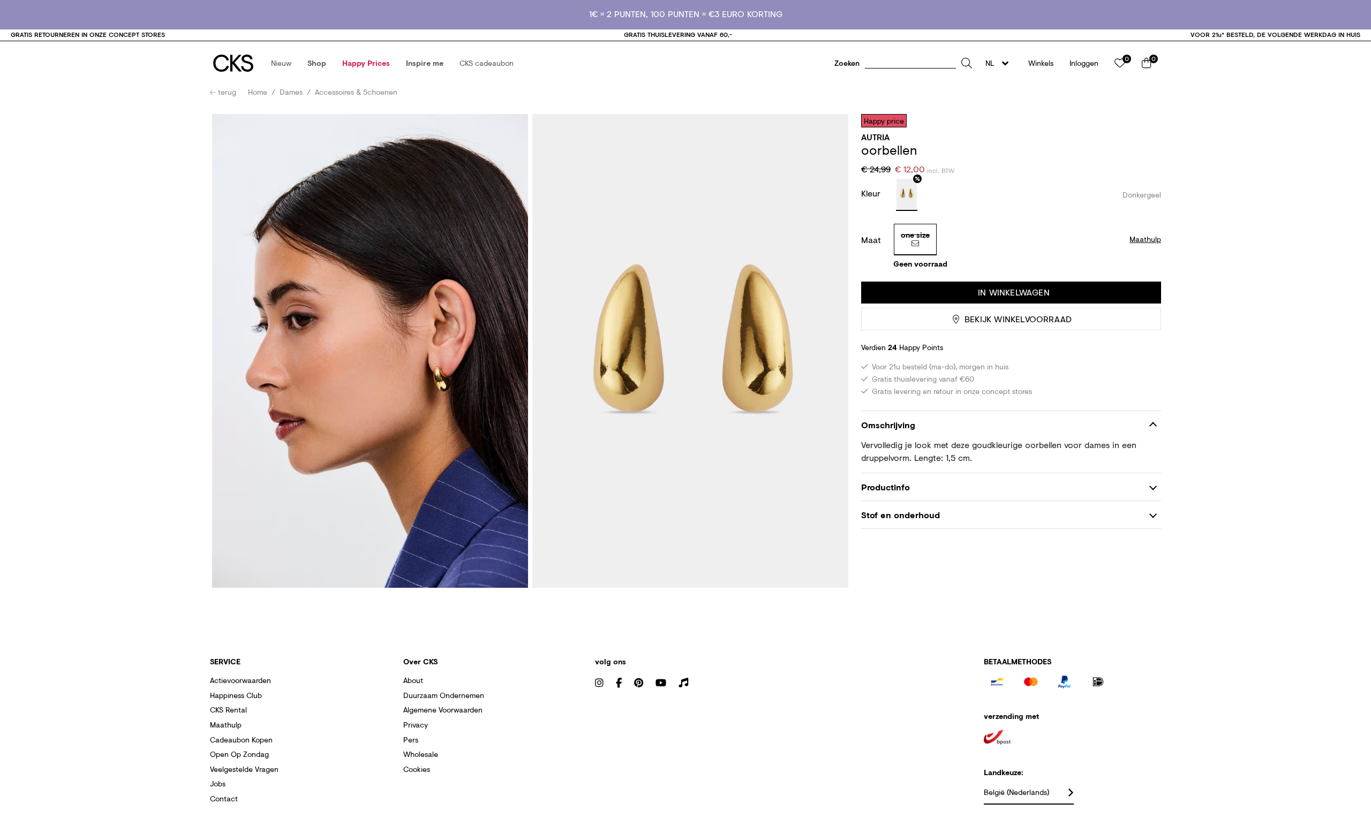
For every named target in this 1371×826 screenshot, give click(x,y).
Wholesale (420, 754)
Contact (224, 798)
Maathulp (226, 724)
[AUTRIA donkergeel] (906, 195)
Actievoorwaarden (240, 680)
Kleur (872, 193)
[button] (281, 63)
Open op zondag (239, 754)
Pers (410, 739)
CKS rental (228, 709)
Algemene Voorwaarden (443, 709)
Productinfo (885, 487)
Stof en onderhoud (900, 515)
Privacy (415, 724)
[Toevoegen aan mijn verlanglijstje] (1145, 120)
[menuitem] (281, 63)
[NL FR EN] (1000, 63)
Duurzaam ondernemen (443, 695)
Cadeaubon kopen (241, 739)
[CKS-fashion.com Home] (233, 63)
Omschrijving (888, 425)
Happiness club (236, 695)
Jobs (217, 783)
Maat (871, 239)
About (413, 680)
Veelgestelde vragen (244, 769)
